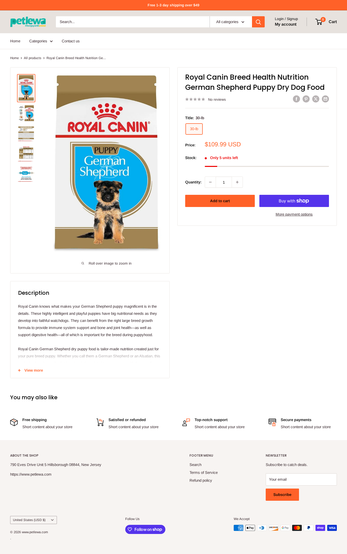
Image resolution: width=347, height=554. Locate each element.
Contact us (71, 41)
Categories (38, 41)
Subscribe (282, 494)
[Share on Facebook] (296, 98)
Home (15, 41)
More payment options (294, 214)
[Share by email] (325, 98)
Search (195, 464)
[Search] (258, 21)
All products (32, 58)
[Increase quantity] (237, 182)
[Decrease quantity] (210, 182)
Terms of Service (204, 472)
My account (285, 24)
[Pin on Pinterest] (306, 98)
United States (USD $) (29, 520)
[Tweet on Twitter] (315, 98)
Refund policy (201, 480)
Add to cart (220, 201)
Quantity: (193, 182)
